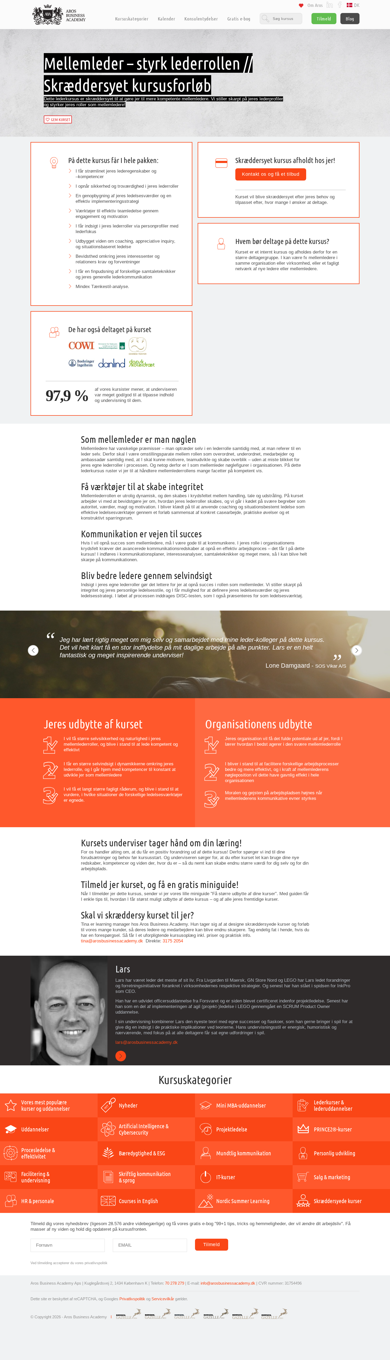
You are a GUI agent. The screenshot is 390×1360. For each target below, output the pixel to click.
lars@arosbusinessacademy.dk (147, 1042)
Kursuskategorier (131, 19)
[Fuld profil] (120, 1056)
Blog (350, 19)
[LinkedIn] (330, 4)
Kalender (166, 19)
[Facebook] (340, 4)
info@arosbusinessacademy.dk (228, 1283)
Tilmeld (324, 19)
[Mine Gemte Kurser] (301, 6)
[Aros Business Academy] (59, 15)
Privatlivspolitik (132, 1299)
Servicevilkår (162, 1299)
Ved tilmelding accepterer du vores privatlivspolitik (69, 1263)
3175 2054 (173, 940)
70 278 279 (174, 1283)
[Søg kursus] (281, 18)
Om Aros (315, 5)
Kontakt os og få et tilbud (271, 174)
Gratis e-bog (238, 19)
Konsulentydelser (201, 19)
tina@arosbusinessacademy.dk (112, 940)
